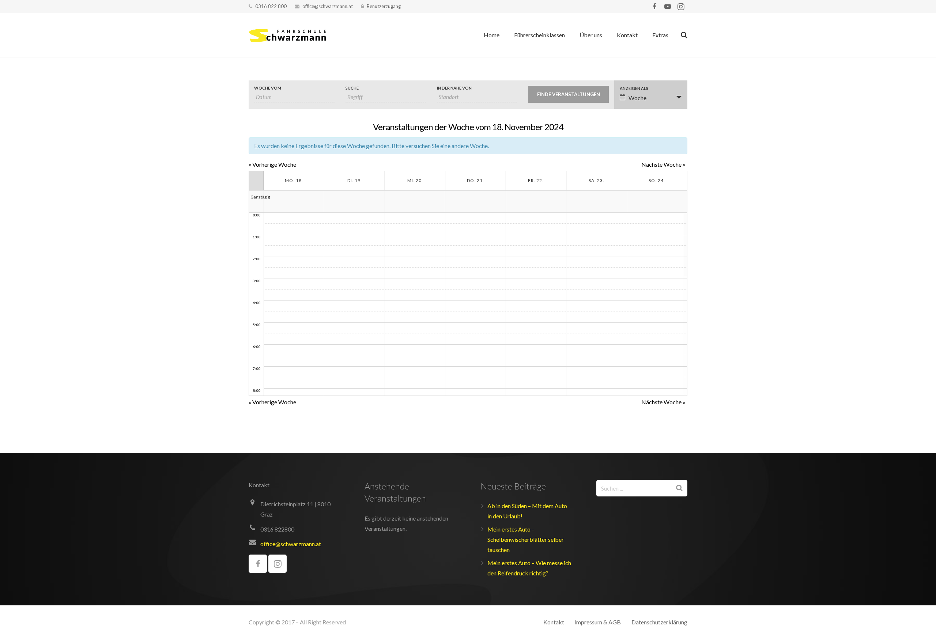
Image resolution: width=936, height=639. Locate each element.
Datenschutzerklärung (659, 622)
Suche (352, 88)
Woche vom (267, 88)
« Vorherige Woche (272, 164)
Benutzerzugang (384, 6)
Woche (637, 97)
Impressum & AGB (597, 622)
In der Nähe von (454, 88)
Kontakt (553, 622)
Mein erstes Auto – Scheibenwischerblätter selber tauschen (525, 539)
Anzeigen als (634, 88)
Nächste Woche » (663, 164)
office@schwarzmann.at (327, 6)
